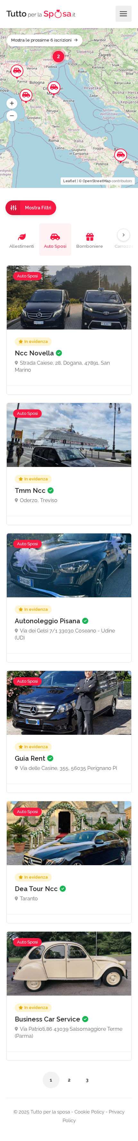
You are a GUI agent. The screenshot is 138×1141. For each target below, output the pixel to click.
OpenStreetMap (97, 181)
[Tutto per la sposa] (40, 14)
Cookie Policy (88, 1112)
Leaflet (69, 181)
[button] (11, 103)
